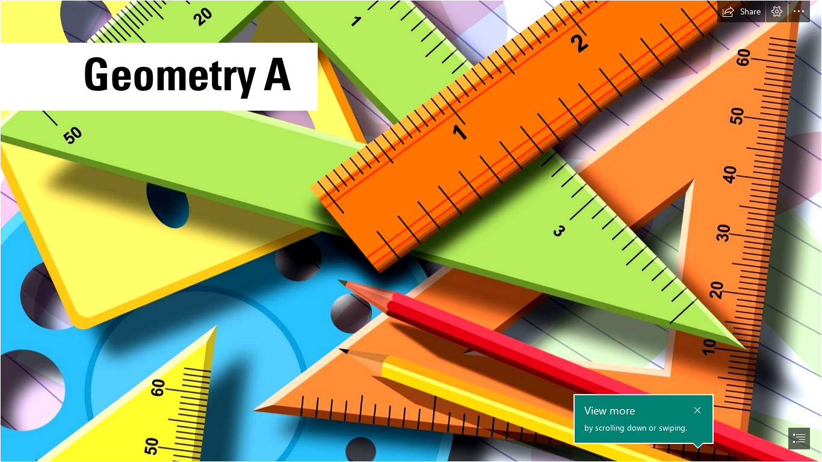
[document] (411, 231)
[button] (741, 11)
